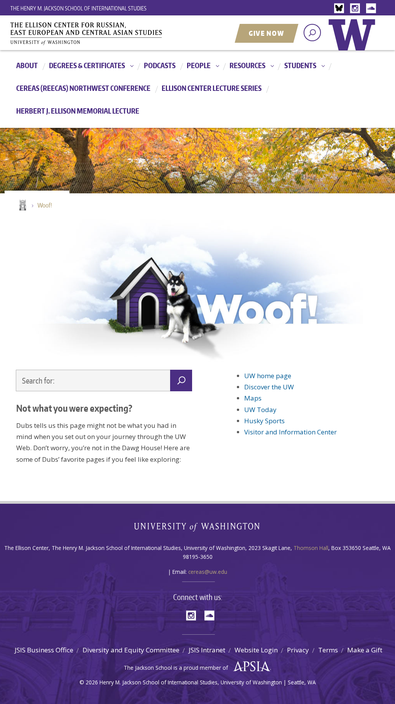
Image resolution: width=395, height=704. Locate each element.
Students (300, 65)
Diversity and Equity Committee (131, 649)
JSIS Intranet (207, 649)
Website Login (256, 649)
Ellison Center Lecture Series (212, 88)
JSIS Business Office (44, 649)
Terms (328, 649)
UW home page (267, 375)
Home (22, 205)
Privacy (298, 649)
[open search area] (312, 32)
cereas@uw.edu (207, 571)
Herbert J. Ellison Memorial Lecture (77, 110)
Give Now (266, 33)
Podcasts (160, 65)
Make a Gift (364, 649)
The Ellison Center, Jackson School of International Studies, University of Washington (97, 33)
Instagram (356, 8)
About (27, 65)
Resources (247, 65)
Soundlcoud (372, 8)
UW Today (260, 409)
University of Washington (354, 40)
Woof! (44, 205)
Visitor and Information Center (290, 431)
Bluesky (341, 8)
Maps (253, 398)
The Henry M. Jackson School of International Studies (78, 8)
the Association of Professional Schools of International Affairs (250, 666)
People (199, 65)
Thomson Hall (311, 547)
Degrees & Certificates (87, 65)
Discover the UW (269, 386)
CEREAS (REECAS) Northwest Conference (83, 88)
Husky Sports (264, 420)
